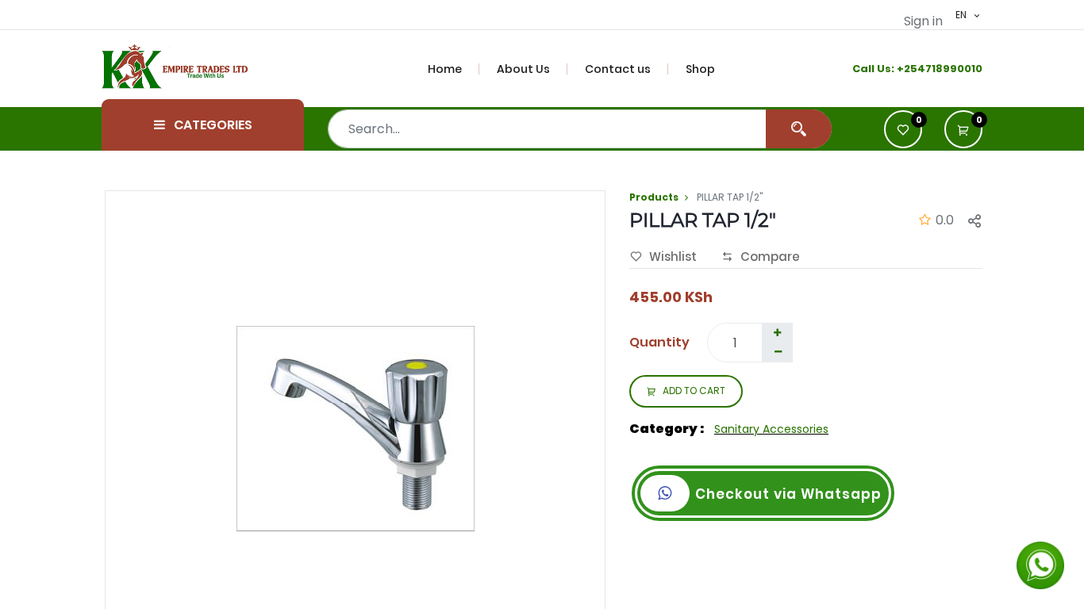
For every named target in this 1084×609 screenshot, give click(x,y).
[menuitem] (454, 69)
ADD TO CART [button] (694, 390)
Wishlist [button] (673, 256)
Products (653, 197)
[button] (963, 129)
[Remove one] (778, 352)
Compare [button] (770, 256)
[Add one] (777, 333)
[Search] (799, 128)
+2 (903, 68)
